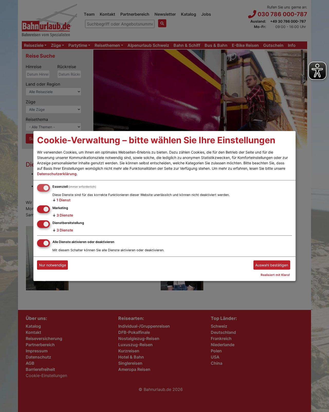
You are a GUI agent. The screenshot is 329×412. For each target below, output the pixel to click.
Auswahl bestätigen (271, 265)
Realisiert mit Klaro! (275, 275)
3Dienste (62, 215)
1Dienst (61, 200)
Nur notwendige (52, 265)
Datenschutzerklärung (57, 174)
